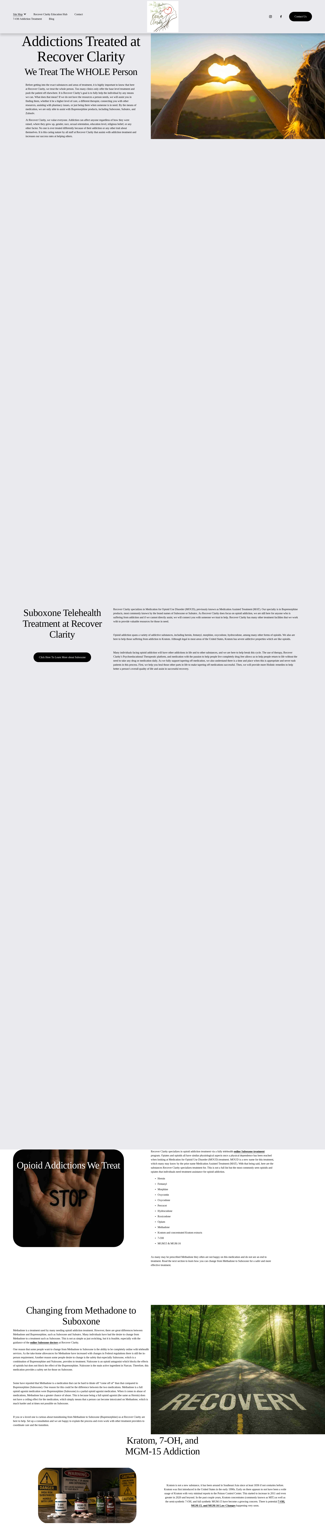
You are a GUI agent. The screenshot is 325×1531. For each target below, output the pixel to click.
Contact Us (301, 16)
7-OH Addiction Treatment (27, 18)
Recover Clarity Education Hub (50, 14)
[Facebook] (281, 16)
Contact (78, 14)
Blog (51, 18)
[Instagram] (270, 16)
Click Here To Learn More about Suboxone (62, 657)
